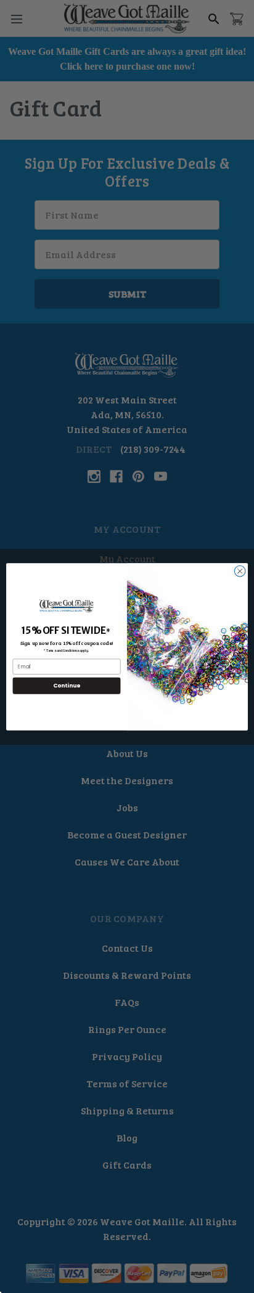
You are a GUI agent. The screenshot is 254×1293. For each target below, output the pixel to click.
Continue (66, 685)
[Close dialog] (239, 571)
